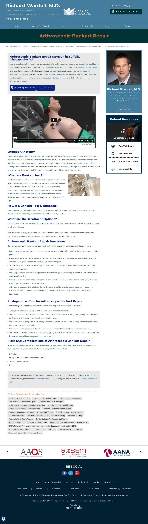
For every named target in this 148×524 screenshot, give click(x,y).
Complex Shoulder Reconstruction (57, 409)
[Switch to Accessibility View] (3, 519)
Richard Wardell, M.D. (88, 67)
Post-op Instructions (128, 161)
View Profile (124, 109)
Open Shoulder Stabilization (44, 398)
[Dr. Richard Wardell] (33, 12)
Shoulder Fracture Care (18, 433)
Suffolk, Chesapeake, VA (55, 74)
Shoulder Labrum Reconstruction (69, 412)
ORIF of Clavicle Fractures (19, 426)
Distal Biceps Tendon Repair (70, 398)
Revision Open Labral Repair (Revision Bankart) (69, 422)
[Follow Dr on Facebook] (64, 473)
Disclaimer (22, 489)
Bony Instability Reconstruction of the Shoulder (28, 422)
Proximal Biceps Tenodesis (19, 398)
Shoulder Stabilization (36, 416)
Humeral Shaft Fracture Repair (51, 402)
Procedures (102, 46)
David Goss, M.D (61, 501)
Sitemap (56, 489)
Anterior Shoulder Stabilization (60, 405)
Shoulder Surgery (75, 416)
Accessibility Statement (120, 489)
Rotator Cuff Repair (45, 412)
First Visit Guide (126, 146)
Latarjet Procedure (16, 416)
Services (65, 26)
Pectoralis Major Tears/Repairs (21, 419)
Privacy (39, 489)
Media (108, 26)
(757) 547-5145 (123, 6)
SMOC (74, 501)
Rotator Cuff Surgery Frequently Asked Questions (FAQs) (32, 429)
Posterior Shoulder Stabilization (21, 412)
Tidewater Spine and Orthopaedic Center (97, 501)
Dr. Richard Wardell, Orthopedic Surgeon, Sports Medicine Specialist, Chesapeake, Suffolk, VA (41, 46)
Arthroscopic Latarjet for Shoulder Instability (27, 405)
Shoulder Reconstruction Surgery (22, 402)
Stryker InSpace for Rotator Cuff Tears (51, 419)
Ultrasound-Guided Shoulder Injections (24, 409)
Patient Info (87, 26)
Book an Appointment (126, 11)
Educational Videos (124, 138)
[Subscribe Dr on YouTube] (77, 473)
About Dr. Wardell (40, 26)
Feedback (74, 489)
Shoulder (92, 46)
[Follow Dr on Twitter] (71, 473)
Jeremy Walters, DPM (42, 501)
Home (17, 26)
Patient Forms (125, 154)
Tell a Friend (93, 489)
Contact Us (129, 26)
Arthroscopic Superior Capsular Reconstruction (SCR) (54, 426)
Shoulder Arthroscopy (56, 416)
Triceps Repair (36, 433)
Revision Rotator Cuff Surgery (70, 429)
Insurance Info (125, 169)
